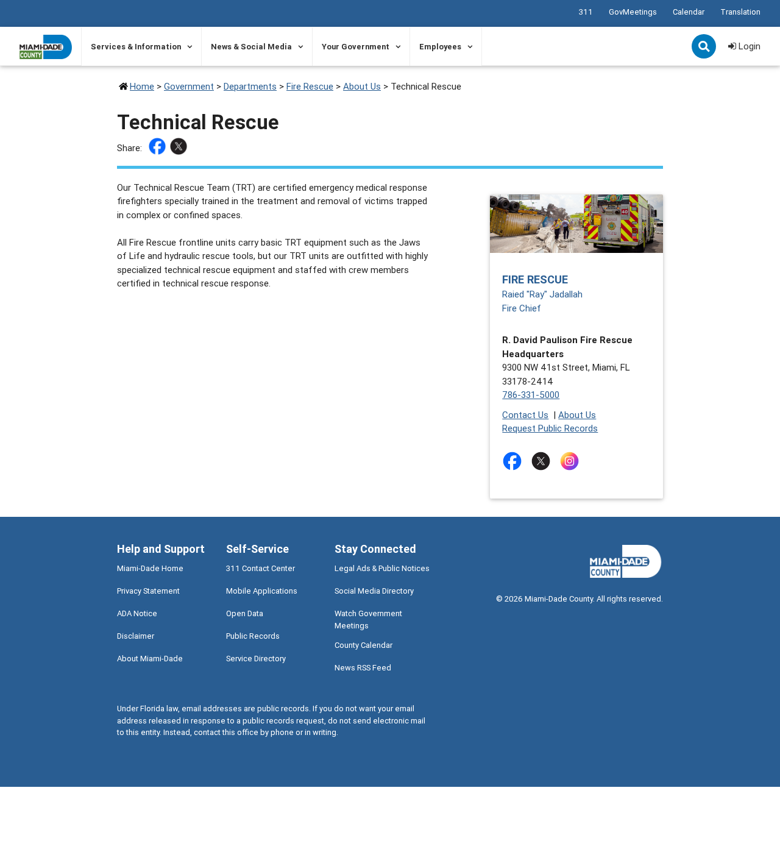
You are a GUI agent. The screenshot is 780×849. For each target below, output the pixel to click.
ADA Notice (137, 613)
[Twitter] (180, 148)
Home (142, 86)
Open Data (244, 613)
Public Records (253, 636)
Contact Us (525, 415)
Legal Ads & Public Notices (382, 568)
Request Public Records (550, 428)
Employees (440, 46)
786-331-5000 (530, 394)
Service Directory (256, 658)
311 (586, 12)
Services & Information (136, 46)
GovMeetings (633, 12)
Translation (740, 12)
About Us (362, 86)
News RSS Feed (363, 668)
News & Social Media (251, 46)
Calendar (688, 12)
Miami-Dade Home (150, 568)
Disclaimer (135, 636)
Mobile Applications (261, 591)
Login (748, 46)
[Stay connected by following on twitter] (543, 461)
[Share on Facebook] (158, 148)
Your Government (355, 46)
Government (189, 86)
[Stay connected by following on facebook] (514, 461)
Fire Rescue (309, 86)
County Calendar (363, 645)
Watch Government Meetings (368, 619)
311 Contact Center (260, 568)
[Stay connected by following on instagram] (571, 461)
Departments (250, 86)
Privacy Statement (148, 591)
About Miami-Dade (150, 658)
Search (705, 47)
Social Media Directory (374, 591)
